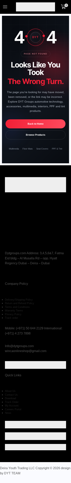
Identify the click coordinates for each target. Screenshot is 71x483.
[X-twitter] (7, 275)
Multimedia (14, 149)
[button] (5, 7)
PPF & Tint (57, 149)
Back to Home (36, 123)
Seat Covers (42, 149)
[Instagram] (12, 275)
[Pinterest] (16, 275)
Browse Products (35, 135)
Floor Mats (27, 149)
